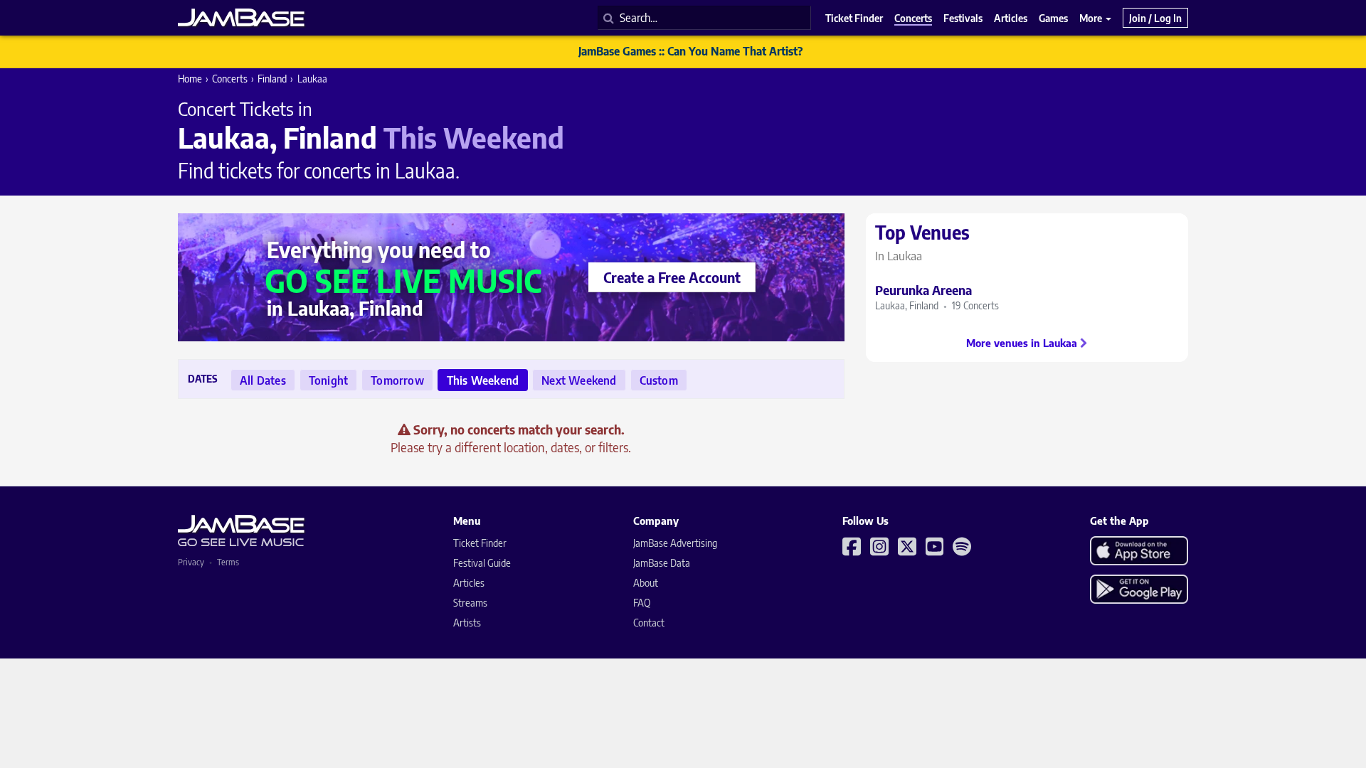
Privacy (191, 562)
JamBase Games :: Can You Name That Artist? (690, 51)
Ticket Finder (480, 543)
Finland (272, 79)
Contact (649, 623)
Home (190, 79)
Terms (228, 562)
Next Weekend (578, 380)
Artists (467, 623)
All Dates (263, 380)
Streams (470, 603)
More (1091, 17)
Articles (469, 583)
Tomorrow (397, 380)
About (645, 583)
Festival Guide (482, 563)
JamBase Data (661, 563)
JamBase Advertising (675, 543)
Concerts (230, 79)
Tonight (328, 380)
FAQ (641, 603)
